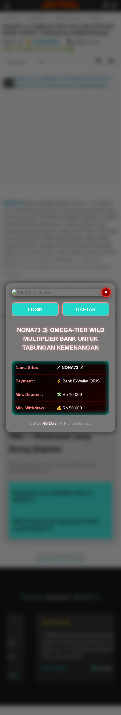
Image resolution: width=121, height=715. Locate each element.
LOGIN (35, 309)
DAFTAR (86, 309)
